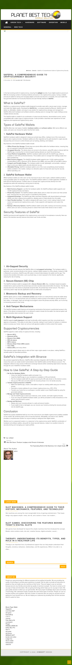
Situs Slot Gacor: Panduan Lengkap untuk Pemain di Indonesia (25, 441)
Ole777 (8, 629)
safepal (11, 438)
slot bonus (9, 633)
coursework (9, 622)
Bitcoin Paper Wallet (11, 607)
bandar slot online (11, 637)
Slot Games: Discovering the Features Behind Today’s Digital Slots (34, 523)
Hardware (29, 22)
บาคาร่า (8, 616)
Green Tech (16, 22)
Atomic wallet (9, 641)
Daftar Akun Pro (10, 628)
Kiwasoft (41, 652)
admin (18, 80)
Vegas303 (9, 609)
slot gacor (8, 613)
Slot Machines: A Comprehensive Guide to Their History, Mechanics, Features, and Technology (35, 508)
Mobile (64, 22)
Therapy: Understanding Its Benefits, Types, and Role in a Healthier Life (35, 539)
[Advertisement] (33, 4)
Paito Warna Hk (10, 620)
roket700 (8, 644)
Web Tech (18, 27)
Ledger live (9, 639)
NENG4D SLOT (10, 635)
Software (41, 22)
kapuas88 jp (9, 614)
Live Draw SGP (10, 611)
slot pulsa (8, 631)
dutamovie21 (9, 642)
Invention (53, 22)
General (7, 27)
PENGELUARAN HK (12, 626)
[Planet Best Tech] (6, 22)
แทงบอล (8, 618)
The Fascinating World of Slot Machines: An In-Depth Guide (48, 445)
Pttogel (8, 624)
